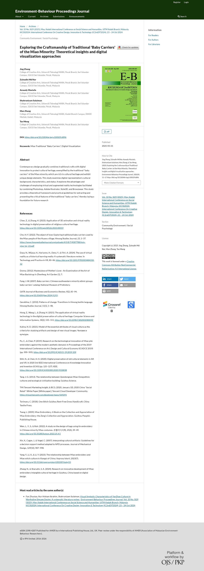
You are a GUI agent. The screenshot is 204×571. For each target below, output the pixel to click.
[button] (110, 279)
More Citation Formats (114, 183)
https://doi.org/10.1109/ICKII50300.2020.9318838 (43, 370)
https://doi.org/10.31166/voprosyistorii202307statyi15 (45, 462)
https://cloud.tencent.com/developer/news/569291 (43, 395)
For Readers (153, 35)
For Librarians (154, 44)
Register (177, 2)
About (18, 16)
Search (183, 16)
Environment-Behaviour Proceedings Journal (52, 11)
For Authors (153, 40)
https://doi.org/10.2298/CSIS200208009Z (74, 320)
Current (32, 16)
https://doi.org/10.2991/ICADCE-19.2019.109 (55, 352)
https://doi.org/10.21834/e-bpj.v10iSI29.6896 (45, 137)
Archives (44, 16)
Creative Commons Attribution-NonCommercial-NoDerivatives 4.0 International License (119, 265)
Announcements (76, 16)
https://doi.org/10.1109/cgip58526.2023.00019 (41, 228)
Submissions (59, 16)
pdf (107, 131)
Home (22, 26)
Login (186, 2)
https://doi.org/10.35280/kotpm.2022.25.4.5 (40, 433)
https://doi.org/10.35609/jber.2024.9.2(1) (39, 295)
